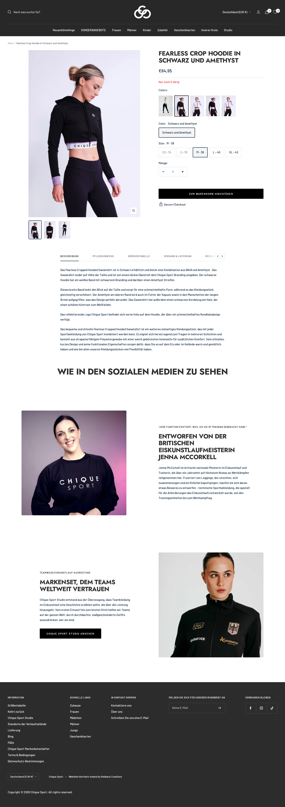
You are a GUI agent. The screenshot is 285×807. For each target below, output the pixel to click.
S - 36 (183, 152)
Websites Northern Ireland (83, 776)
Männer (132, 30)
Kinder (147, 30)
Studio (228, 30)
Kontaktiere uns (121, 705)
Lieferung (14, 730)
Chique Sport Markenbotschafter (29, 748)
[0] (275, 12)
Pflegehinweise (103, 256)
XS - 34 (166, 152)
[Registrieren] (219, 708)
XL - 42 (233, 152)
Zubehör (162, 30)
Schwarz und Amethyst (176, 132)
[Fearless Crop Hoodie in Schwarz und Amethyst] (181, 106)
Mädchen (75, 718)
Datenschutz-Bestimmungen (26, 761)
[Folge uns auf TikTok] (272, 708)
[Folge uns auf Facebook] (250, 708)
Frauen (116, 30)
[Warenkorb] (267, 12)
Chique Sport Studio (20, 718)
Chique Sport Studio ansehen (70, 633)
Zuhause (75, 705)
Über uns (116, 711)
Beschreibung (69, 256)
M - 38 (200, 152)
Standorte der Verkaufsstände (27, 724)
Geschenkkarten (184, 30)
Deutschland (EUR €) (235, 12)
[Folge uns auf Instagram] (261, 708)
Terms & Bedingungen (21, 755)
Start (11, 43)
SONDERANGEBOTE (93, 30)
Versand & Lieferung (178, 256)
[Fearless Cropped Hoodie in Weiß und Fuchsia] (228, 106)
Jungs (74, 730)
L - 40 (216, 152)
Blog (10, 736)
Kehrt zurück (16, 711)
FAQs (11, 742)
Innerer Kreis (209, 30)
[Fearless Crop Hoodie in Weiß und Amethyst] (197, 106)
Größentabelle (139, 256)
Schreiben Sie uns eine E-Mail (130, 718)
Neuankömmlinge (64, 30)
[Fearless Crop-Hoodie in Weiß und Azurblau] (166, 106)
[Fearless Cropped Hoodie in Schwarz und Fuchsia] (213, 106)
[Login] (258, 12)
